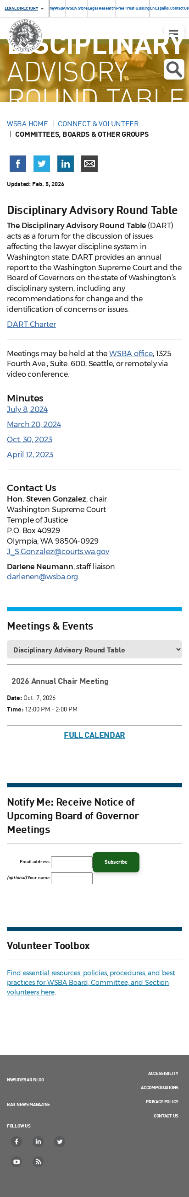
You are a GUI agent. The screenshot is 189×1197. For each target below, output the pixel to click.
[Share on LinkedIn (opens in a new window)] (66, 164)
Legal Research (102, 8)
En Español (159, 8)
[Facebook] (17, 1142)
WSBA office (131, 353)
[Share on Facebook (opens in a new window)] (18, 164)
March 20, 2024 (34, 424)
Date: (14, 697)
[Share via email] (89, 164)
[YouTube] (17, 1162)
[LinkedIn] (38, 1142)
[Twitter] (60, 1142)
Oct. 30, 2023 (29, 439)
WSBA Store (76, 8)
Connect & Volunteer (98, 123)
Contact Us (179, 8)
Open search (174, 69)
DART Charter (31, 324)
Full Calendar (94, 735)
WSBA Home (27, 123)
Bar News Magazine (28, 1104)
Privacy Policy (162, 1101)
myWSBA (58, 8)
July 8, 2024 (27, 409)
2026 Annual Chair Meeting (60, 681)
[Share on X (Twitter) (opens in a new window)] (42, 164)
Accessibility (163, 1073)
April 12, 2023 (30, 454)
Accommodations (159, 1087)
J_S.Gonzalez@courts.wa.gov (58, 551)
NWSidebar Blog (25, 1079)
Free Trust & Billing (133, 8)
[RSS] (38, 1162)
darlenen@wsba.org (42, 576)
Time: (15, 709)
